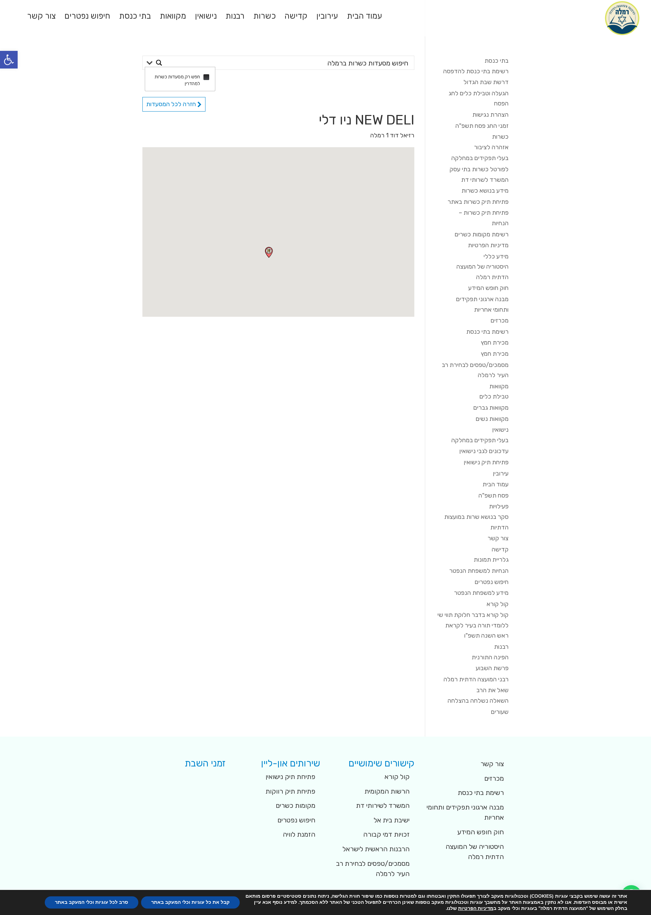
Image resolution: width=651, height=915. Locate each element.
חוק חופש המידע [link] (488, 288)
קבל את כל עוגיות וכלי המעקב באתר (190, 902)
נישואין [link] (206, 17)
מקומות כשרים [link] (295, 805)
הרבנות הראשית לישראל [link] (376, 849)
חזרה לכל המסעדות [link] (171, 104)
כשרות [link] (264, 17)
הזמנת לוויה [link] (299, 834)
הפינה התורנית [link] (490, 657)
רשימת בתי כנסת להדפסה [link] (476, 71)
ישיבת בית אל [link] (392, 820)
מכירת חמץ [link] (495, 342)
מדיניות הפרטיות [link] (488, 245)
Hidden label (206, 77)
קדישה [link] (296, 17)
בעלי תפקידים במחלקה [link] (480, 158)
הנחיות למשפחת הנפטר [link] (479, 571)
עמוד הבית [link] (364, 17)
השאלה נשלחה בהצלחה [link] (478, 700)
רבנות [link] (234, 17)
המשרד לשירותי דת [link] (383, 805)
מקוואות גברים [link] (491, 407)
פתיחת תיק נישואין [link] (486, 462)
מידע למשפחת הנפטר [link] (481, 593)
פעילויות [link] (499, 506)
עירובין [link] (327, 17)
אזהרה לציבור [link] (491, 147)
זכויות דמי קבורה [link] (386, 834)
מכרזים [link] (500, 320)
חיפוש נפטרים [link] (87, 17)
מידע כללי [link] (496, 256)
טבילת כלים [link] (494, 396)
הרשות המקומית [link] (387, 791)
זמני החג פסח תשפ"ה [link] (482, 126)
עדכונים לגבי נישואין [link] (484, 451)
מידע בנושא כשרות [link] (485, 190)
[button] (268, 252)
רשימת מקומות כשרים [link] (482, 234)
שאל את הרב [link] (492, 690)
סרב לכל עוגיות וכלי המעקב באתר (91, 902)
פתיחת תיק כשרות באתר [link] (478, 202)
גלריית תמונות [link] (491, 559)
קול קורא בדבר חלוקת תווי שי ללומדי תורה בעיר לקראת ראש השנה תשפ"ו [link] (473, 625)
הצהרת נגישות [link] (490, 114)
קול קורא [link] (498, 604)
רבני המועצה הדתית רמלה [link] (476, 679)
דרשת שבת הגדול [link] (486, 82)
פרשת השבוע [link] (492, 668)
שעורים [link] (500, 712)
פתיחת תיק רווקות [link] (290, 791)
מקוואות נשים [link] (492, 419)
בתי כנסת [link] (135, 17)
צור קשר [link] (41, 17)
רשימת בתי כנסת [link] (487, 331)
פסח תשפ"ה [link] (493, 495)
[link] (9, 60)
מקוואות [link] (173, 17)
